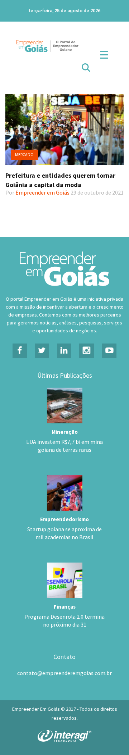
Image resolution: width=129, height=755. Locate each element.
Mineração (65, 431)
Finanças (65, 606)
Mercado (24, 154)
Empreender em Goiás (42, 192)
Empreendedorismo (64, 519)
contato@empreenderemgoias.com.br (64, 673)
